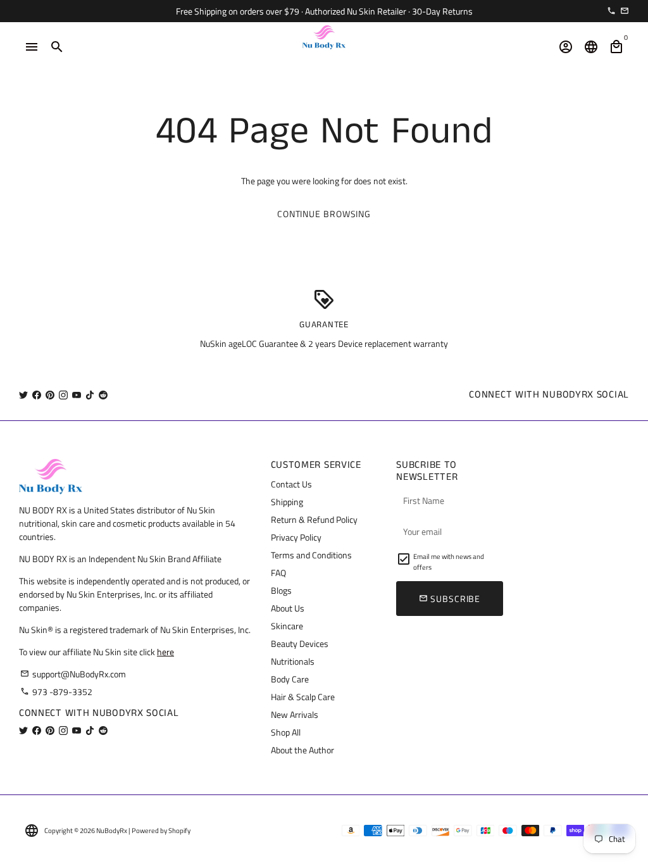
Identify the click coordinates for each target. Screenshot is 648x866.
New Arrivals (294, 714)
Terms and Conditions (311, 555)
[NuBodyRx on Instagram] (63, 394)
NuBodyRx (111, 830)
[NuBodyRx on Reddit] (103, 394)
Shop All (286, 732)
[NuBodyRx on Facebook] (36, 394)
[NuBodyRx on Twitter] (23, 394)
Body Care (290, 679)
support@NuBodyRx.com (73, 674)
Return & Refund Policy (314, 519)
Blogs (281, 590)
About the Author (302, 749)
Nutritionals (293, 661)
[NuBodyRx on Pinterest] (50, 394)
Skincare (287, 625)
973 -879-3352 (56, 691)
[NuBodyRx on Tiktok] (89, 394)
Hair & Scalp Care (303, 696)
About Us (287, 608)
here (165, 651)
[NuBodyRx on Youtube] (76, 394)
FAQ (278, 572)
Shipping (287, 501)
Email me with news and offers (448, 561)
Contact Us (291, 484)
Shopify (179, 830)
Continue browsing (324, 213)
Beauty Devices (299, 643)
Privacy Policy (296, 537)
